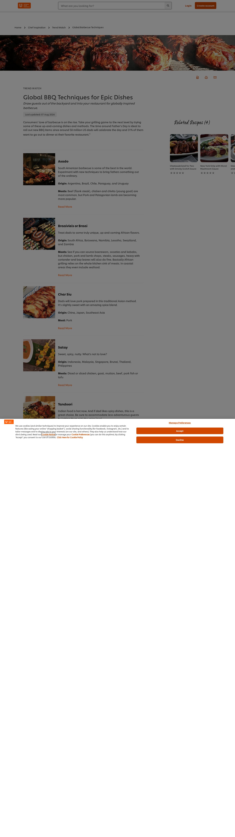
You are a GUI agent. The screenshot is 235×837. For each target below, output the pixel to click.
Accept (180, 430)
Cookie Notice (48, 434)
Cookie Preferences (80, 434)
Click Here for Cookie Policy (70, 437)
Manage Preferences (180, 422)
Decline (180, 439)
